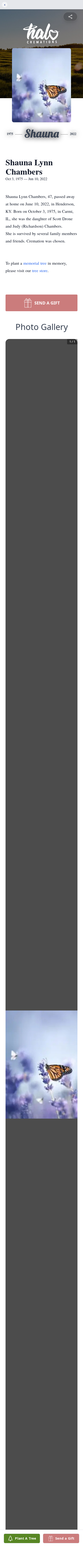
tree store (39, 270)
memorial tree (35, 263)
